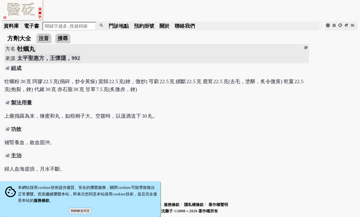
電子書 (31, 26)
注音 (44, 38)
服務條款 (172, 204)
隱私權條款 (194, 204)
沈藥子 (167, 211)
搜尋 (63, 38)
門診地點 (119, 26)
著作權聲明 (218, 204)
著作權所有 (208, 211)
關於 (165, 26)
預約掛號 (144, 26)
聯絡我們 (185, 26)
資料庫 (11, 26)
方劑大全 (19, 38)
